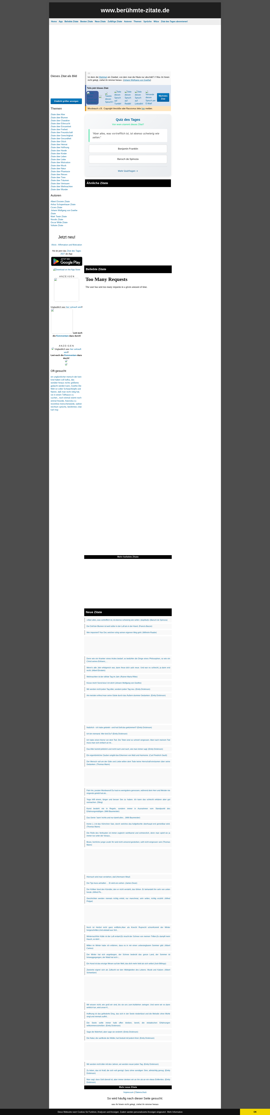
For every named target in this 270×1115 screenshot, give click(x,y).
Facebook (130, 66)
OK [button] (255, 1112)
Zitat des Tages (114, 24)
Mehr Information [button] (174, 1112)
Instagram (116, 66)
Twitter (155, 66)
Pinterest (143, 66)
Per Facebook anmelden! (163, 39)
